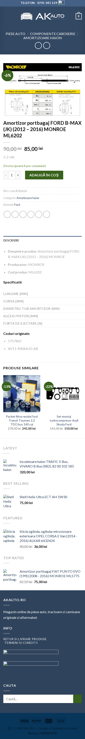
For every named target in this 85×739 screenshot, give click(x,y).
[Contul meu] (70, 16)
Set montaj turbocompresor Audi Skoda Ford (64, 420)
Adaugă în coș (44, 175)
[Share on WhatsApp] (7, 214)
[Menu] (5, 16)
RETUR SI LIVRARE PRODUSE (24, 639)
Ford (17, 204)
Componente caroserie (52, 34)
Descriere (11, 240)
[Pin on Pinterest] (38, 214)
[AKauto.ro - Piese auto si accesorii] (42, 16)
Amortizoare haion (42, 38)
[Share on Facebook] (15, 214)
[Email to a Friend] (30, 214)
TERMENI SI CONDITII (20, 643)
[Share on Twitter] (23, 214)
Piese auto (15, 34)
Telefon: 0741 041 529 (39, 3)
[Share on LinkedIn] (46, 214)
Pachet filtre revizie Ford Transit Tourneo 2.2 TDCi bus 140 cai (22, 420)
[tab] (42, 240)
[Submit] (77, 699)
